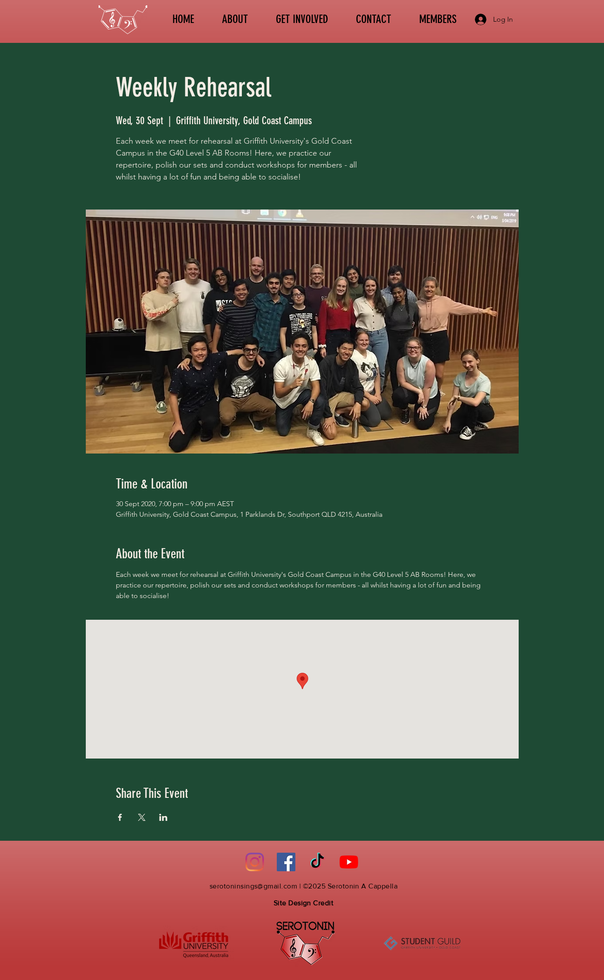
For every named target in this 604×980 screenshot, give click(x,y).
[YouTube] (349, 862)
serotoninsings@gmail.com (254, 886)
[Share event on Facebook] (120, 817)
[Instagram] (254, 862)
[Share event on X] (142, 817)
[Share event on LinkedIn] (163, 817)
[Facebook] (286, 862)
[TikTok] (317, 862)
